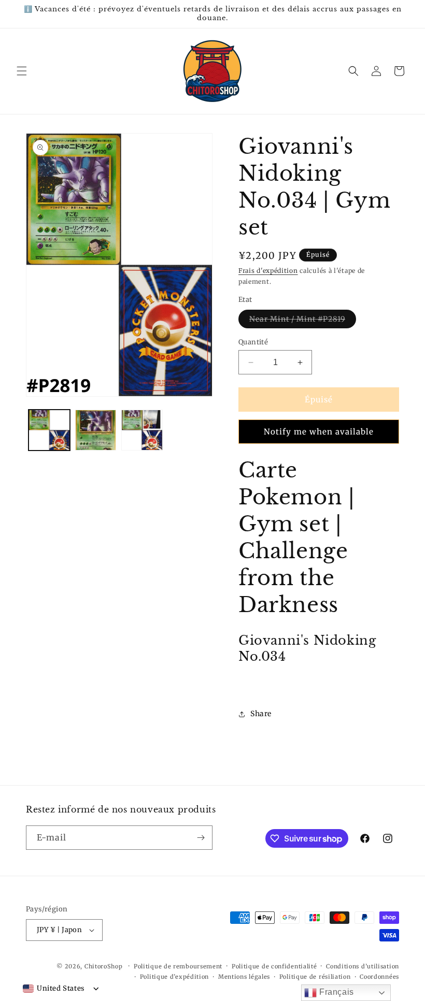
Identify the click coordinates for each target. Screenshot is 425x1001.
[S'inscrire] (200, 837)
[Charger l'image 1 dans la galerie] (49, 430)
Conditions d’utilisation (362, 966)
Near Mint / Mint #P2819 (302, 321)
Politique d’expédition (174, 976)
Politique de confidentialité (274, 966)
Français (335, 992)
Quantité (253, 342)
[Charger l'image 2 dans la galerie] (96, 430)
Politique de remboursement (178, 966)
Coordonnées (379, 976)
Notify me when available (319, 432)
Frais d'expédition (268, 270)
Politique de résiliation (315, 976)
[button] (21, 71)
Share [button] (261, 713)
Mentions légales (244, 976)
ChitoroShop (103, 966)
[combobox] (53, 988)
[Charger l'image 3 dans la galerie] (142, 430)
